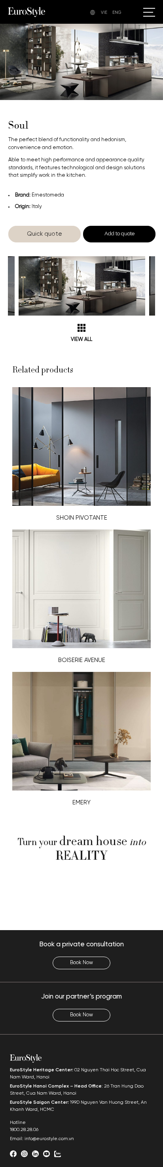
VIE (104, 12)
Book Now (81, 962)
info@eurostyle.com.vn (49, 1138)
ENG (116, 12)
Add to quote (119, 233)
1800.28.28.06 (24, 1129)
